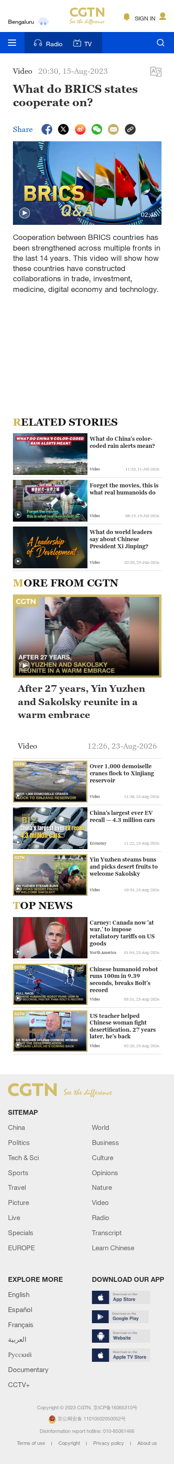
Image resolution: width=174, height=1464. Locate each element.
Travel (17, 1187)
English (18, 1294)
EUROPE (21, 1248)
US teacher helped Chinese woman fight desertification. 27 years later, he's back (123, 1026)
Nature (102, 1187)
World (100, 1127)
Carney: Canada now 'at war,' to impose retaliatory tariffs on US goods (122, 933)
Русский (20, 1354)
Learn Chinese (113, 1248)
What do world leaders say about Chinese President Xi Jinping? (121, 539)
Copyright (69, 1443)
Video (100, 1202)
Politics (19, 1142)
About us (147, 1443)
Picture (18, 1202)
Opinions (105, 1173)
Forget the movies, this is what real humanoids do (124, 489)
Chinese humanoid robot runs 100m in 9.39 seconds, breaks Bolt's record (124, 979)
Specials (20, 1233)
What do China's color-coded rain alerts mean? (122, 442)
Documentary (28, 1369)
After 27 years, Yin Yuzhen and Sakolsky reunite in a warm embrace (81, 701)
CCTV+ (19, 1384)
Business (105, 1142)
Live (14, 1217)
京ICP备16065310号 (115, 1407)
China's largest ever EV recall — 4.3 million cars (122, 816)
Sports (18, 1173)
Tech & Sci (23, 1157)
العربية (17, 1339)
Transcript (107, 1233)
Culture (102, 1157)
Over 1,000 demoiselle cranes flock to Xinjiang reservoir (122, 773)
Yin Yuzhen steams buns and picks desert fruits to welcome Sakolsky (124, 866)
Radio (54, 44)
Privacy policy (109, 1443)
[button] (24, 213)
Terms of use (31, 1443)
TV (88, 44)
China (16, 1127)
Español (20, 1309)
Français (20, 1324)
